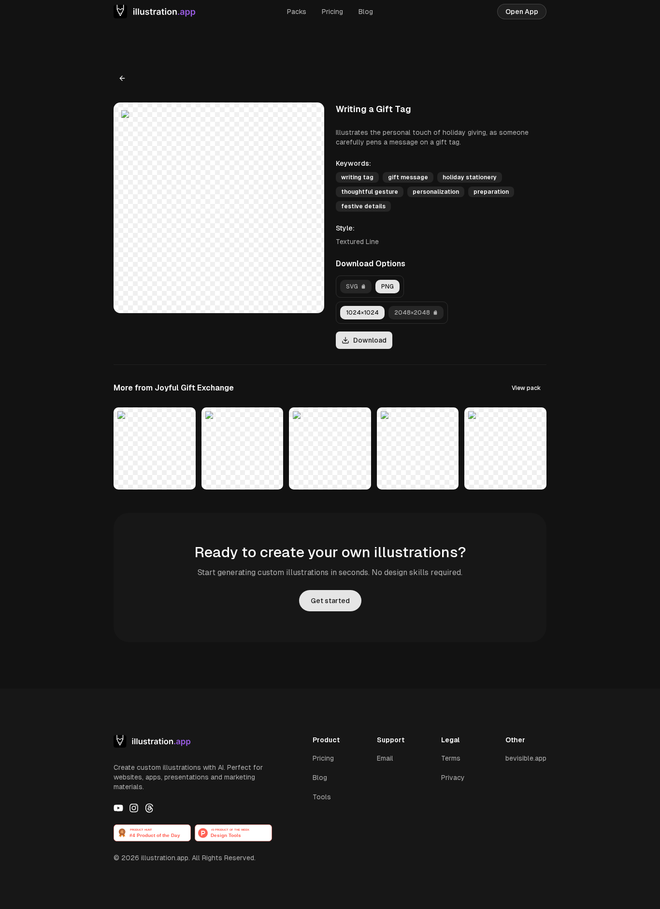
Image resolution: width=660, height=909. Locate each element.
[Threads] (149, 808)
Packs (296, 11)
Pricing (332, 11)
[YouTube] (118, 808)
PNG (387, 286)
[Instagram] (134, 808)
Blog (366, 11)
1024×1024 (362, 312)
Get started (330, 601)
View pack (526, 388)
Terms (450, 758)
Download (370, 340)
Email (385, 758)
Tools (322, 797)
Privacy (453, 777)
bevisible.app (525, 758)
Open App (521, 11)
